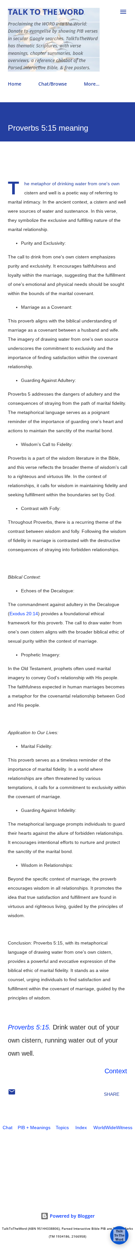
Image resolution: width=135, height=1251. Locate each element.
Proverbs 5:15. (29, 1027)
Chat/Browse (52, 84)
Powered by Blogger (71, 1216)
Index (81, 1127)
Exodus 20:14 (24, 613)
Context (116, 1071)
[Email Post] (12, 1094)
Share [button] (111, 1094)
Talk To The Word (46, 11)
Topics (62, 1127)
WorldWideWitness (112, 1127)
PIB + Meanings (34, 1127)
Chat (7, 1127)
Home (14, 84)
